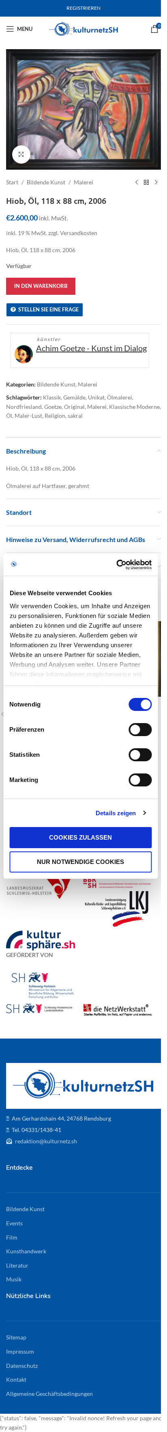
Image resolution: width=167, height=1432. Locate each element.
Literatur (17, 1265)
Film (11, 1237)
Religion (55, 415)
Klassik (52, 397)
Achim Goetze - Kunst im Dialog (91, 348)
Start (12, 182)
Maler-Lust (28, 415)
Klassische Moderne (134, 406)
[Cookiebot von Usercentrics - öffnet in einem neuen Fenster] (116, 564)
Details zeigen (116, 813)
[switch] (140, 729)
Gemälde (74, 397)
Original (74, 406)
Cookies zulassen (80, 837)
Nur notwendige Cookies (80, 861)
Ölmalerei (119, 397)
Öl (9, 415)
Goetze (53, 406)
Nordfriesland (24, 406)
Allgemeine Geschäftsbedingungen (49, 1393)
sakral (75, 415)
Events (14, 1223)
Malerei (83, 182)
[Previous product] (136, 183)
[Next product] (156, 183)
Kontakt (16, 1379)
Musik (13, 1279)
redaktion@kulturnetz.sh (45, 1141)
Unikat (96, 397)
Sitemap (16, 1337)
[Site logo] (83, 28)
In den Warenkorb (40, 286)
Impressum (20, 1351)
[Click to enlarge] (21, 154)
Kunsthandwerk (26, 1251)
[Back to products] (146, 183)
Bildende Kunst (46, 182)
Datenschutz (22, 1365)
